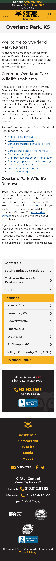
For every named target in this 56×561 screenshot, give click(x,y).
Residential (28, 435)
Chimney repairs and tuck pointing (29, 161)
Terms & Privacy (28, 552)
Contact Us (13, 263)
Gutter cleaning (18, 171)
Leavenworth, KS (19, 321)
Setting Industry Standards (24, 270)
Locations (12, 298)
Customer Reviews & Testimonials (20, 280)
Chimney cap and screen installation (30, 157)
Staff (8, 290)
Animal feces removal (21, 136)
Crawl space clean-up (21, 164)
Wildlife (28, 447)
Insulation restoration (21, 140)
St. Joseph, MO (18, 344)
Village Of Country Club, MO (27, 352)
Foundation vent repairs (23, 168)
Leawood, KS (17, 313)
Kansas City (15, 305)
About (28, 458)
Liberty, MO (15, 329)
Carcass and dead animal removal (28, 150)
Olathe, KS (15, 336)
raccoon (33, 205)
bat (11, 205)
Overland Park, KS (20, 360)
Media (28, 453)
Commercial (28, 441)
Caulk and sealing (19, 154)
